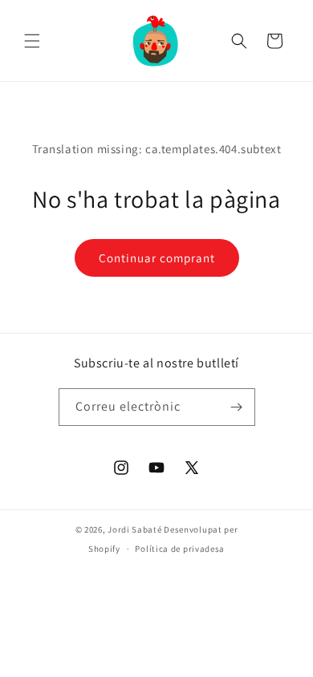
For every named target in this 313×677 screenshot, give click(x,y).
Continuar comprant (157, 258)
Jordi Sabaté (134, 529)
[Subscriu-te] (236, 407)
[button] (32, 41)
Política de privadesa (180, 548)
